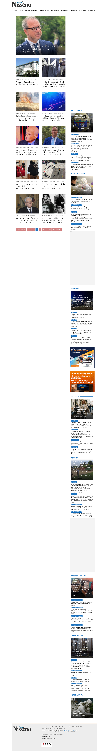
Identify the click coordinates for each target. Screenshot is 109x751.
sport (47, 10)
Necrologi (74, 10)
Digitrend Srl (59, 734)
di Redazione (31, 44)
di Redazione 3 (76, 593)
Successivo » (57, 229)
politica (41, 10)
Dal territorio (55, 10)
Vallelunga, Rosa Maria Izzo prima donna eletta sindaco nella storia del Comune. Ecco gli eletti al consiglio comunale (82, 620)
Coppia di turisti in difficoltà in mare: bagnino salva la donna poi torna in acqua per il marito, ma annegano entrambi (82, 324)
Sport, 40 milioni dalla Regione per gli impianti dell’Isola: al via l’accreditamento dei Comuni (81, 208)
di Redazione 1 (34, 181)
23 (49, 229)
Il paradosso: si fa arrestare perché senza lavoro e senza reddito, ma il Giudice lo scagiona (81, 332)
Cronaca (27, 10)
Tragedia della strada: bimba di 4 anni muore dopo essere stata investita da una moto (81, 316)
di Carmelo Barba (77, 653)
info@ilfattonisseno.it (60, 732)
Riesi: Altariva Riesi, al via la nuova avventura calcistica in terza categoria (81, 674)
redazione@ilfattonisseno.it (71, 730)
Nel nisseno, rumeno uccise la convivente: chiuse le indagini (80, 680)
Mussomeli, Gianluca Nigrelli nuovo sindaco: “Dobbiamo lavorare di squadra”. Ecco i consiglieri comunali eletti (82, 629)
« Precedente (21, 229)
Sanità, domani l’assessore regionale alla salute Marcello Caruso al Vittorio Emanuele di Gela (82, 443)
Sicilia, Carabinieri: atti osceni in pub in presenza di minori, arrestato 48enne (81, 201)
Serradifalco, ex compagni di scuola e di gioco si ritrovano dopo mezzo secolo (82, 603)
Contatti (90, 10)
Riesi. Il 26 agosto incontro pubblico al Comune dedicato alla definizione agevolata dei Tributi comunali (82, 508)
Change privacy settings (49, 738)
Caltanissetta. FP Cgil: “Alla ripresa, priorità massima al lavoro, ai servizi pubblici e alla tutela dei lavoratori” (81, 515)
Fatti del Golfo (65, 10)
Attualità (34, 10)
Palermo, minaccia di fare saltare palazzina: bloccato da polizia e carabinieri (81, 227)
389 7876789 (72, 732)
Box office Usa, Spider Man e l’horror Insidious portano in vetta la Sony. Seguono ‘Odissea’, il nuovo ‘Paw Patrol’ (82, 451)
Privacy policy (46, 736)
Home (21, 10)
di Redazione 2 (33, 79)
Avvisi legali (82, 10)
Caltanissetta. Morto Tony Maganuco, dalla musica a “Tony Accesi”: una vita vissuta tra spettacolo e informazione (82, 167)
